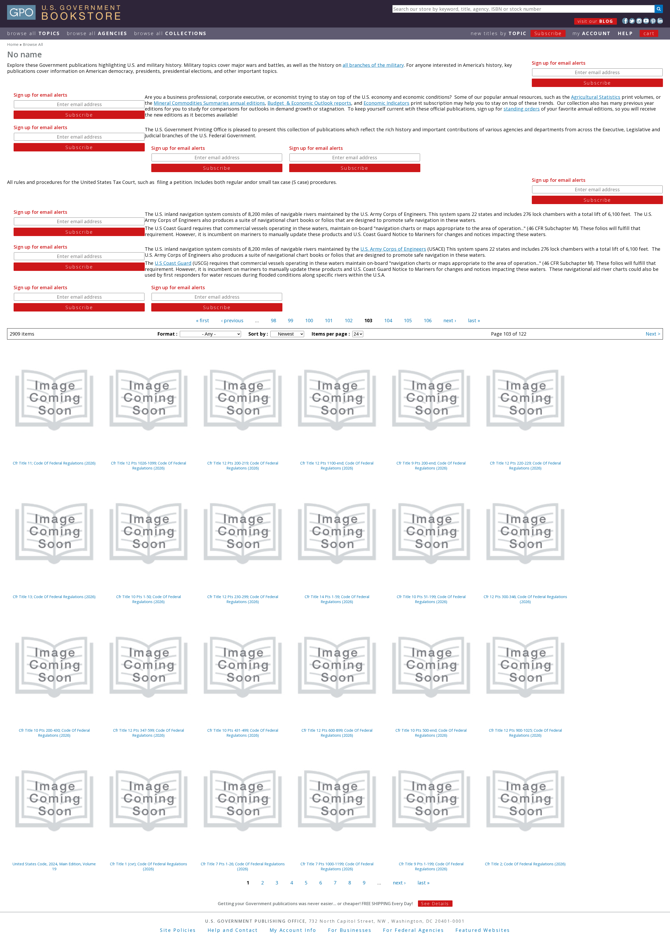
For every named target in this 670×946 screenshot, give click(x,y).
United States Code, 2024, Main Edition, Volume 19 (54, 866)
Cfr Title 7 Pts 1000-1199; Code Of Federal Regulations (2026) (336, 866)
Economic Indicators (386, 103)
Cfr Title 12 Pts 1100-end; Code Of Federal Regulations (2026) (336, 466)
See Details (435, 903)
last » (474, 320)
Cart (649, 33)
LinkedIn (660, 21)
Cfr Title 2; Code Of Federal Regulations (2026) (525, 863)
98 (273, 320)
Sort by (257, 334)
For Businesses (350, 930)
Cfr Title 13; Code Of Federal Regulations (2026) (54, 596)
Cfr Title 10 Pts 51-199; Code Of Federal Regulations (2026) (431, 599)
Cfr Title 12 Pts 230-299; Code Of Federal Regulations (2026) (242, 599)
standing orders (522, 109)
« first (202, 320)
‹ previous (232, 320)
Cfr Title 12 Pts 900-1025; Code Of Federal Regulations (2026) (525, 733)
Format (166, 334)
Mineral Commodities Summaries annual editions (209, 103)
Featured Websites (482, 930)
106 (428, 320)
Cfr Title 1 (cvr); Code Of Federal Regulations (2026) (148, 866)
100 (309, 320)
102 (349, 320)
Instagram (639, 21)
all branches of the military (373, 65)
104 (388, 320)
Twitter (632, 21)
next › (449, 320)
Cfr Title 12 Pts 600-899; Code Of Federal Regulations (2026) (337, 733)
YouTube (646, 21)
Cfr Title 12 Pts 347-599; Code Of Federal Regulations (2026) (148, 733)
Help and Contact (233, 930)
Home (13, 44)
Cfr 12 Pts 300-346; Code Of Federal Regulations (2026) (525, 599)
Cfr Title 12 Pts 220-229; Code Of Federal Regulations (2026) (525, 466)
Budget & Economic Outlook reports (309, 103)
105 (408, 320)
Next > (653, 334)
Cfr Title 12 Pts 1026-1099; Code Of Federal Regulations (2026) (148, 466)
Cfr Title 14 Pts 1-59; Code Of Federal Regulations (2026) (337, 599)
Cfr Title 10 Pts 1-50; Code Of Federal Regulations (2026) (148, 599)
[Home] (66, 18)
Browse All (33, 33)
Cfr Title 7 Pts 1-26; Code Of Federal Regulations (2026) (243, 866)
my (591, 33)
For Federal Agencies (413, 930)
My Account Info (293, 930)
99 (290, 320)
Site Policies (178, 930)
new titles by (516, 33)
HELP (625, 33)
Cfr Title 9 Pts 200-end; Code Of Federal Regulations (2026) (431, 466)
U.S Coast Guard (173, 263)
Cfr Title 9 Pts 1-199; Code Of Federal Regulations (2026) (431, 866)
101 (329, 320)
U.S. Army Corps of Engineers (393, 249)
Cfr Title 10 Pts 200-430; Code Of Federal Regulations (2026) (54, 733)
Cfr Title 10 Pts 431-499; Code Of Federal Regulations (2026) (242, 733)
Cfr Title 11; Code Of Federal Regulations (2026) (54, 463)
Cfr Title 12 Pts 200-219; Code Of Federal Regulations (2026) (242, 466)
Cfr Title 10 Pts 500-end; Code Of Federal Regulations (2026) (431, 733)
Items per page (330, 334)
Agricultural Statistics (595, 97)
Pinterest (653, 21)
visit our (595, 21)
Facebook (625, 21)
